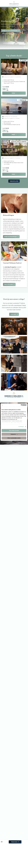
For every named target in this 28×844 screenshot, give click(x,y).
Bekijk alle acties (14, 181)
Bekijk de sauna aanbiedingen (10, 30)
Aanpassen (13, 434)
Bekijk (13, 93)
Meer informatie (8, 284)
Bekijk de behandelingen (10, 236)
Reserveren (14, 842)
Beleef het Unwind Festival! (9, 33)
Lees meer (13, 314)
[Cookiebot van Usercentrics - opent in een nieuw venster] (21, 405)
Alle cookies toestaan (14, 430)
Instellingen (21, 426)
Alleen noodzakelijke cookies (14, 438)
